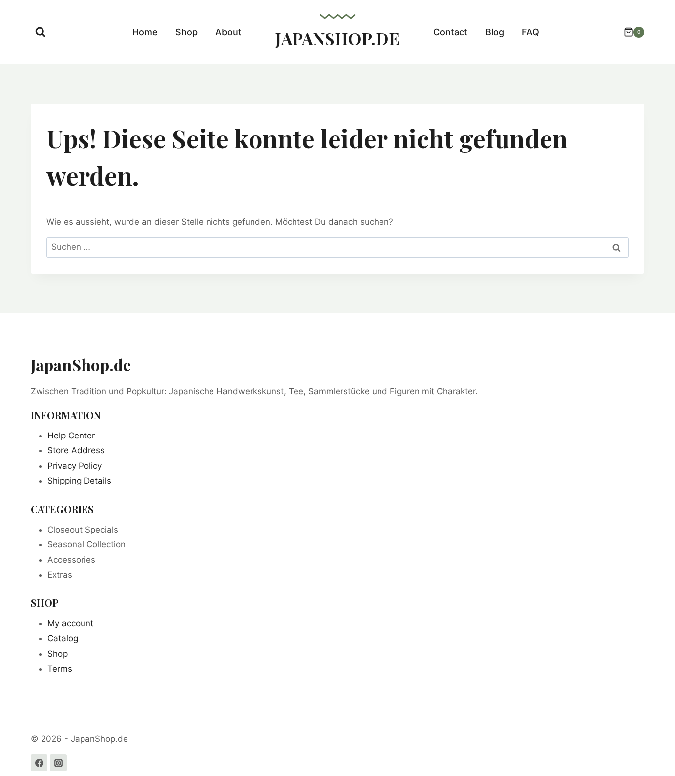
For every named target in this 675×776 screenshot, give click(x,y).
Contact (450, 32)
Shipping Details (79, 480)
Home (145, 32)
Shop (186, 32)
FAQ (530, 32)
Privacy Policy (74, 466)
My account (70, 623)
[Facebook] (39, 762)
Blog (494, 32)
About (228, 32)
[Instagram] (58, 762)
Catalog (62, 638)
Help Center (71, 435)
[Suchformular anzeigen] (40, 32)
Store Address (76, 450)
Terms (59, 669)
